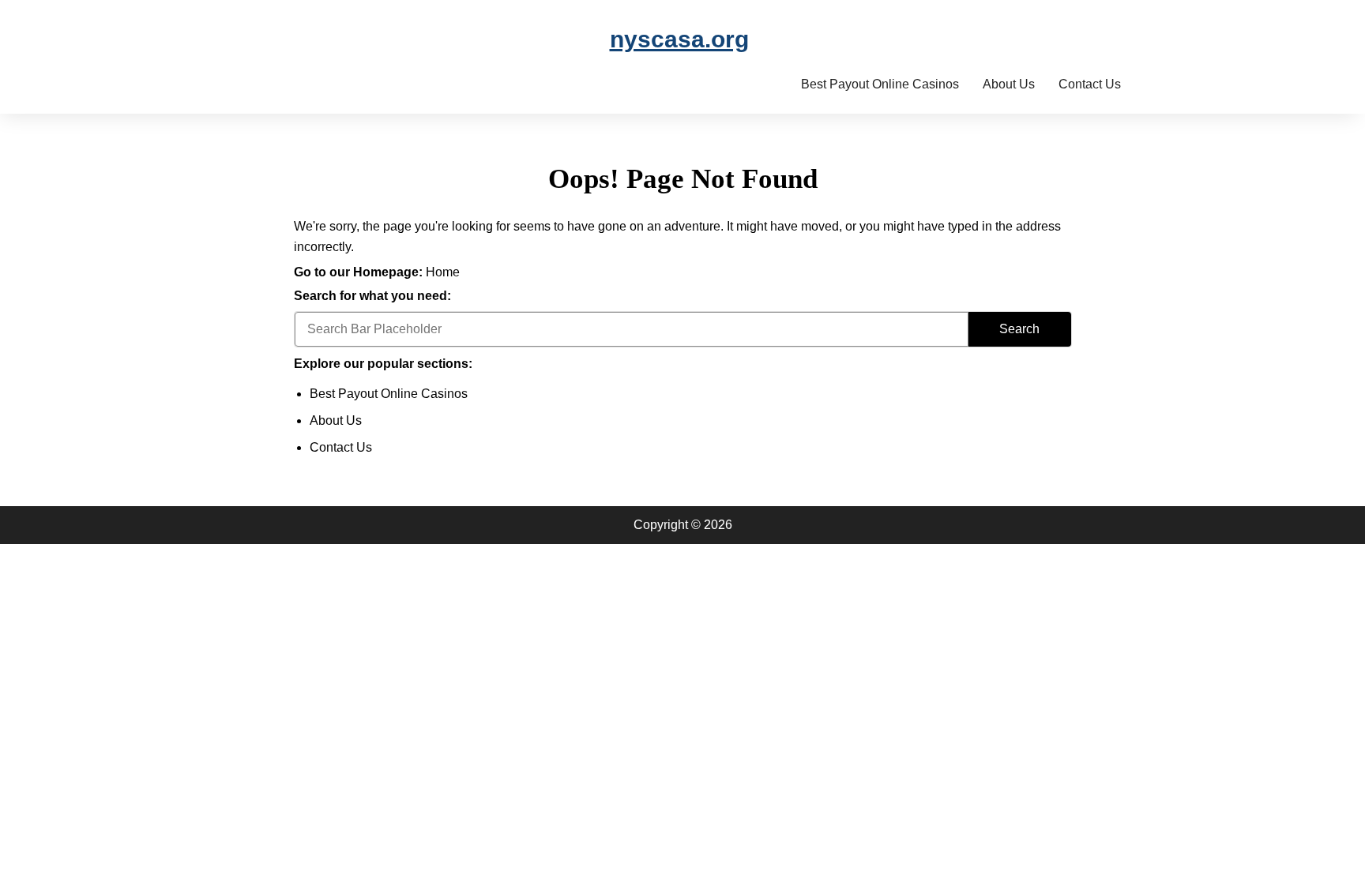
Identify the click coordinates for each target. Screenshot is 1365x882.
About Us (1009, 84)
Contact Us (1090, 84)
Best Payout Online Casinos (880, 84)
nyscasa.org (679, 39)
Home (443, 272)
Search (1019, 329)
